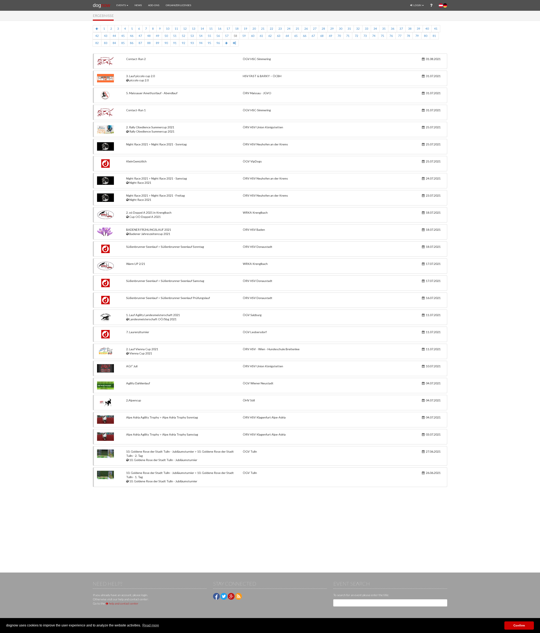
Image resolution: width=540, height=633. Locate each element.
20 (254, 28)
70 (339, 36)
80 (425, 36)
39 (418, 28)
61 (261, 36)
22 (271, 28)
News (138, 5)
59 (244, 36)
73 (365, 36)
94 (200, 43)
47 (140, 36)
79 (417, 36)
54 (200, 36)
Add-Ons (153, 5)
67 (313, 36)
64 (287, 36)
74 (373, 36)
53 (192, 36)
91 (175, 43)
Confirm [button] (519, 625)
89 (157, 43)
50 (166, 36)
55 (209, 36)
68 (322, 36)
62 (270, 36)
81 (434, 36)
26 (306, 28)
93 (192, 43)
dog (101, 5)
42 (97, 36)
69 (330, 36)
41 (435, 28)
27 (314, 28)
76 (391, 36)
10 (167, 28)
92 (183, 43)
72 (356, 36)
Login (417, 5)
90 (166, 43)
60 (252, 36)
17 (228, 28)
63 (278, 36)
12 (185, 28)
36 (392, 28)
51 (175, 36)
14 (202, 28)
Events (121, 5)
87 (140, 43)
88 (149, 43)
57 (226, 36)
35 (384, 28)
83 (105, 43)
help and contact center (123, 603)
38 (410, 28)
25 (297, 28)
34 (375, 28)
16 (219, 28)
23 (280, 28)
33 (366, 28)
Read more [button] (150, 625)
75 (382, 36)
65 (296, 36)
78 (408, 36)
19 (245, 28)
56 (218, 36)
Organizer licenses (178, 5)
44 (114, 36)
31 (349, 28)
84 (114, 43)
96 (218, 43)
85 (123, 43)
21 (263, 28)
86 (131, 43)
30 (340, 28)
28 (323, 28)
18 (237, 28)
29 (332, 28)
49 (157, 36)
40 (427, 28)
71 (348, 36)
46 (131, 36)
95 (209, 43)
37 (401, 28)
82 (97, 43)
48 (149, 36)
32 (358, 28)
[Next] (226, 43)
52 (183, 36)
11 (176, 28)
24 (288, 28)
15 (211, 28)
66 (304, 36)
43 (105, 36)
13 (193, 28)
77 (399, 36)
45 (123, 36)
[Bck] (97, 28)
